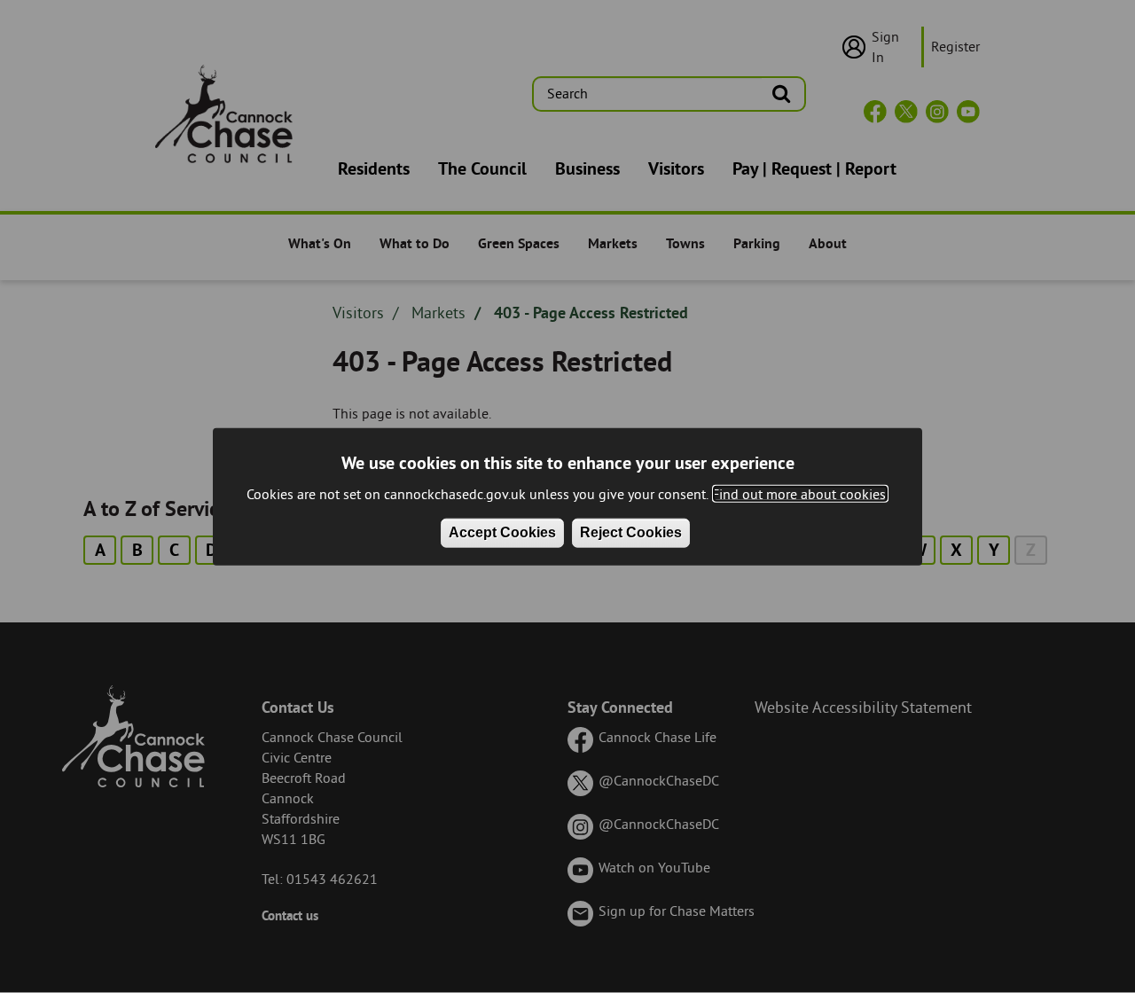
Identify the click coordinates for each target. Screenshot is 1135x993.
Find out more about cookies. (800, 494)
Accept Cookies (502, 532)
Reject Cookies (631, 532)
